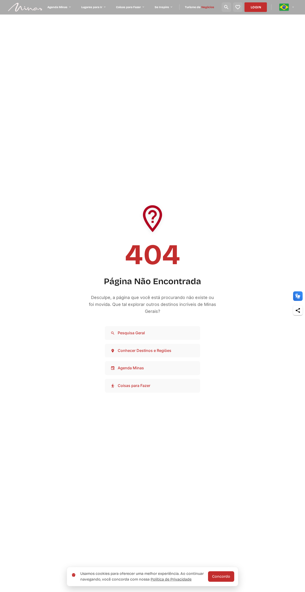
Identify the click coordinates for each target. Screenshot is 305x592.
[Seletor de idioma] (286, 7)
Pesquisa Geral (131, 332)
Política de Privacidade (171, 579)
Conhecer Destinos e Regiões (144, 350)
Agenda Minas (131, 367)
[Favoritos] (238, 7)
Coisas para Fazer (134, 385)
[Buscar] (226, 7)
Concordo (221, 576)
